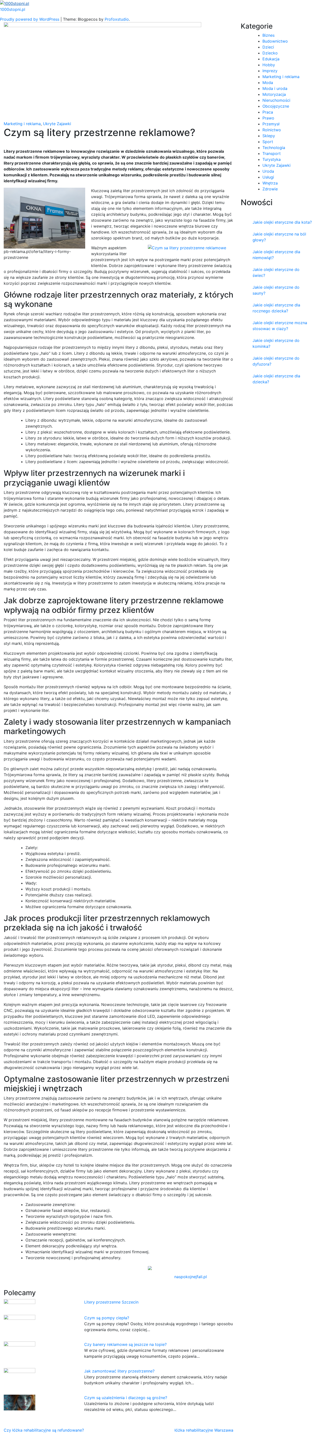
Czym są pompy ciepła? (106, 1317)
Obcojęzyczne (275, 106)
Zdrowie (270, 188)
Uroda (268, 171)
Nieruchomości (276, 100)
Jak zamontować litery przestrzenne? (119, 1371)
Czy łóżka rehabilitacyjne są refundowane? (44, 1430)
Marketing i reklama (22, 123)
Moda (267, 82)
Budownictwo (275, 41)
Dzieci (268, 47)
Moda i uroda (274, 88)
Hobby (268, 64)
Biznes (268, 35)
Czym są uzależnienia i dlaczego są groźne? (125, 1397)
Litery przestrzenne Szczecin (111, 1302)
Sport (267, 141)
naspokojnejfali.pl (190, 1276)
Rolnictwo (271, 129)
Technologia (273, 147)
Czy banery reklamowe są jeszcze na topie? (125, 1344)
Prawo (268, 118)
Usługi (268, 177)
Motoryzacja (274, 94)
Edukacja (270, 58)
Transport (271, 153)
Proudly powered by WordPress (30, 19)
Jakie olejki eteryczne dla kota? (282, 222)
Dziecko (270, 52)
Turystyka (271, 159)
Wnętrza (270, 183)
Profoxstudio (117, 19)
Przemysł (270, 123)
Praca (267, 112)
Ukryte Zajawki (57, 123)
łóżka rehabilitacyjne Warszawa (204, 1430)
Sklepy (268, 135)
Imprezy (269, 70)
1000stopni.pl (12, 9)
